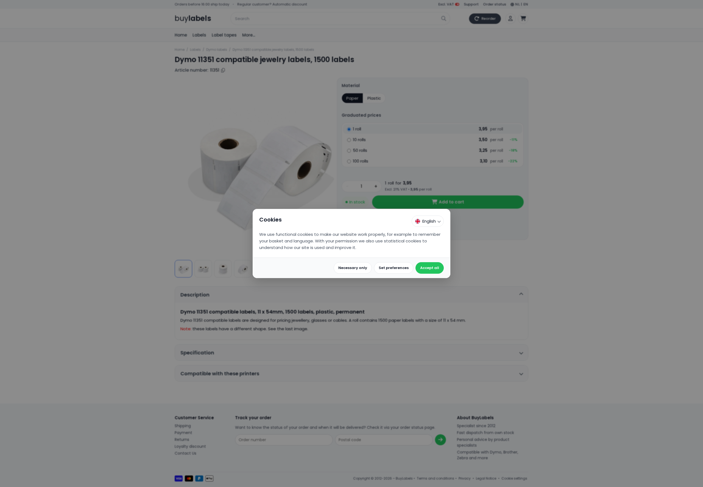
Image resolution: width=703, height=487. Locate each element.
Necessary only (352, 267)
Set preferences (394, 267)
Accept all (429, 267)
